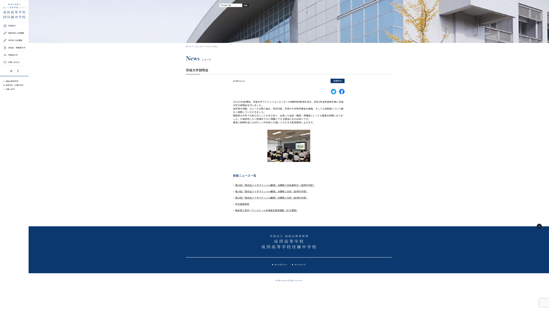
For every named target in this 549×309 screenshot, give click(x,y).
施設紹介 (7, 67)
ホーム (188, 46)
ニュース (198, 46)
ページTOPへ (539, 226)
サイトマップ (300, 264)
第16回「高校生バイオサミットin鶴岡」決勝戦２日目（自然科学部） (271, 191)
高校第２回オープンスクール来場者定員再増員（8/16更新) (266, 210)
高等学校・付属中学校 (14, 85)
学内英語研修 (242, 204)
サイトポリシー (281, 264)
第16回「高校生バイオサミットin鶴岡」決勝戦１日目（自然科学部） (271, 197)
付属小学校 (10, 89)
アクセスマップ (9, 74)
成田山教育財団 (12, 81)
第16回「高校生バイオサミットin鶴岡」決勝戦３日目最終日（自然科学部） (275, 185)
